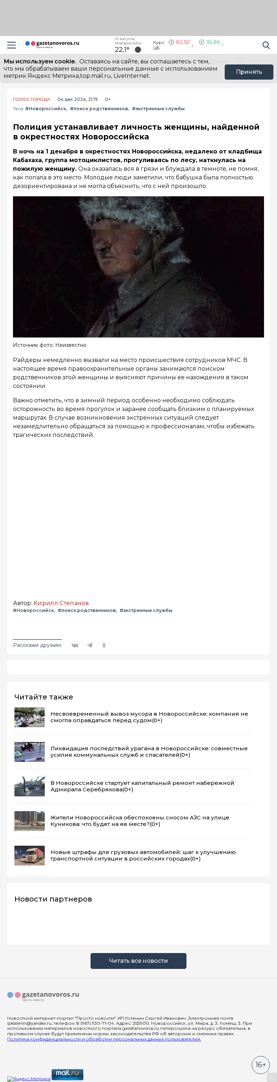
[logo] (43, 997)
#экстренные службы (158, 108)
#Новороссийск (45, 108)
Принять (249, 71)
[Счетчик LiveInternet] (100, 1078)
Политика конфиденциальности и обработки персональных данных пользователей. (104, 1039)
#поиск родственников (99, 108)
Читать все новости (138, 960)
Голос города (31, 99)
